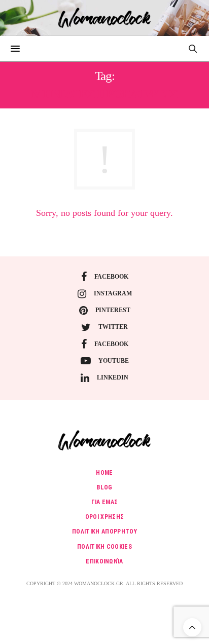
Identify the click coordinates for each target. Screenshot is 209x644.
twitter (113, 326)
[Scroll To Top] (192, 627)
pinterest (112, 310)
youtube (113, 360)
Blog (104, 487)
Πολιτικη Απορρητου (104, 531)
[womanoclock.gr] (104, 18)
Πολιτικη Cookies (104, 546)
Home (104, 472)
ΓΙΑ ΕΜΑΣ (104, 502)
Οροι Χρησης (104, 516)
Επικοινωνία (104, 561)
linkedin (112, 377)
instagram (113, 293)
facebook (111, 276)
